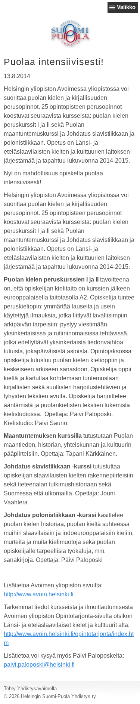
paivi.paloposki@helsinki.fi (39, 664)
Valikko (126, 7)
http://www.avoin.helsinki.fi (39, 594)
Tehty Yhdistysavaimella (30, 688)
